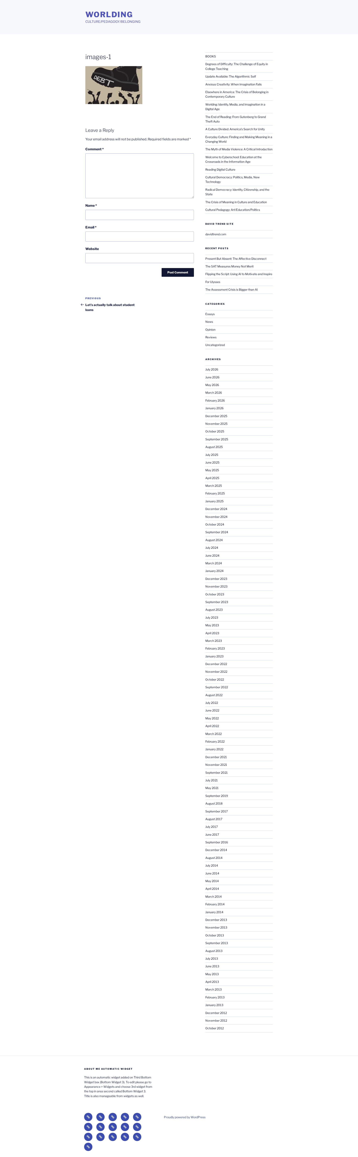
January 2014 (214, 912)
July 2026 (211, 369)
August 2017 (213, 819)
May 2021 (212, 788)
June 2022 (212, 710)
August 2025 (214, 447)
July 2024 (211, 547)
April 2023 (212, 633)
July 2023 (211, 617)
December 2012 (216, 1013)
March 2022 (213, 734)
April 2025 (212, 478)
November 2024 (216, 516)
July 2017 (211, 826)
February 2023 (215, 648)
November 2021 (216, 764)
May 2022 (212, 718)
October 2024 (214, 524)
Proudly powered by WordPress (185, 1117)
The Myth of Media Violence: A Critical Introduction (238, 149)
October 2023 (214, 594)
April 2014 (212, 888)
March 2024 (213, 563)
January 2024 (214, 571)
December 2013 (216, 919)
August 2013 (214, 951)
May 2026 (212, 385)
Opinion (210, 329)
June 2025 (212, 462)
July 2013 (211, 958)
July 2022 (211, 702)
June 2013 (212, 966)
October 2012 (214, 1028)
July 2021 (211, 780)
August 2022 (214, 695)
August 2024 (214, 540)
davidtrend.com (215, 234)
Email (91, 227)
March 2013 (213, 989)
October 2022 (214, 679)
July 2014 (211, 865)
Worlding (109, 14)
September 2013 (216, 943)
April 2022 (212, 726)
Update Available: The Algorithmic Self (230, 76)
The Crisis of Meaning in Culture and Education (236, 202)
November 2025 (216, 423)
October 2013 (214, 935)
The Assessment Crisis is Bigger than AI (231, 289)
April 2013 (212, 981)
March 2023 (213, 640)
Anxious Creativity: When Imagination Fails (233, 84)
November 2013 (216, 927)
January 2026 (214, 408)
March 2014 (213, 896)
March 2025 (213, 485)
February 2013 (215, 997)
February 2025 (215, 493)
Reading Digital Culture (220, 169)
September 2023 (216, 602)
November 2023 (216, 586)
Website (92, 249)
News (209, 321)
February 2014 (215, 904)
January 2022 (214, 749)
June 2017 (212, 834)
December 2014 (216, 850)
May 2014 (212, 881)
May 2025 (212, 470)
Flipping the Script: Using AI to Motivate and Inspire (238, 274)
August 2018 (214, 803)
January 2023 (214, 656)
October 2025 (214, 431)
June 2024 (212, 555)
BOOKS (210, 56)
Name (91, 206)
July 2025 (211, 454)
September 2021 (216, 772)
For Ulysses (212, 282)
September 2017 (216, 811)
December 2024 (216, 509)
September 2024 (216, 532)
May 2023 (212, 625)
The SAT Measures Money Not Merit (229, 266)
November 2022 (216, 671)
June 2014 (212, 873)
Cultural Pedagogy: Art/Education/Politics (232, 209)
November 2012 (216, 1020)
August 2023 (214, 609)
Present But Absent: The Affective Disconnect (235, 258)
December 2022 (216, 664)
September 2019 (216, 796)
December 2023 (216, 578)
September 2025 (216, 439)
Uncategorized (215, 345)
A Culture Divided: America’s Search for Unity (235, 129)
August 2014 (214, 858)
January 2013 (214, 1005)
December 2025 (216, 416)
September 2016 (216, 842)
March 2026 (213, 392)
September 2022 (216, 687)
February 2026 (215, 400)
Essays (210, 314)
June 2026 (212, 377)
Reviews (210, 337)
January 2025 (214, 501)
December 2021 (216, 757)
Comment (94, 149)
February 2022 (215, 741)
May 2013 (212, 974)
